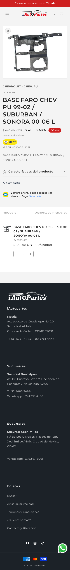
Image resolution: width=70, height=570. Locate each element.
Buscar (12, 495)
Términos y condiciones (23, 512)
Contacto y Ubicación (21, 528)
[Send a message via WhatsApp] (62, 548)
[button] (7, 13)
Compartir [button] (13, 183)
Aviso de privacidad (20, 504)
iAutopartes (39, 565)
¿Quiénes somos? (19, 520)
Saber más (35, 196)
